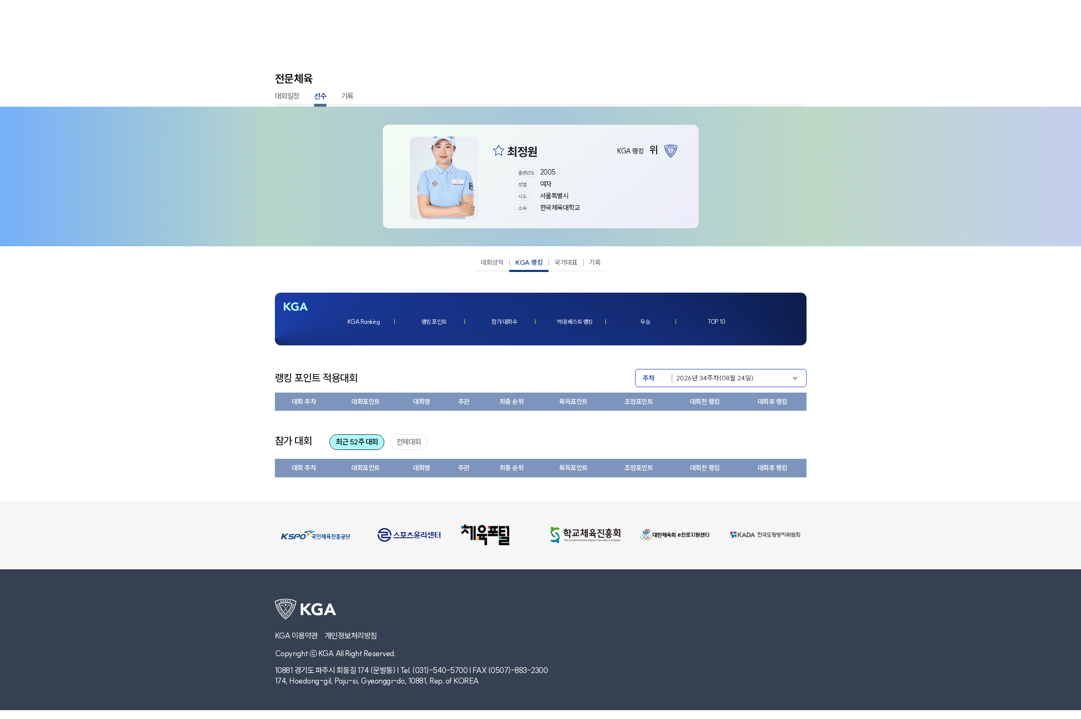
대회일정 (287, 96)
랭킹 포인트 (434, 322)
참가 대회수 (504, 322)
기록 (347, 96)
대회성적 (492, 262)
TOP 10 (716, 322)
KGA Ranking (364, 322)
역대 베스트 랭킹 (575, 322)
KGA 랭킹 (529, 262)
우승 (645, 322)
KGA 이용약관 (296, 636)
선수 (320, 96)
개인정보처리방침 (351, 636)
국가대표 (565, 262)
